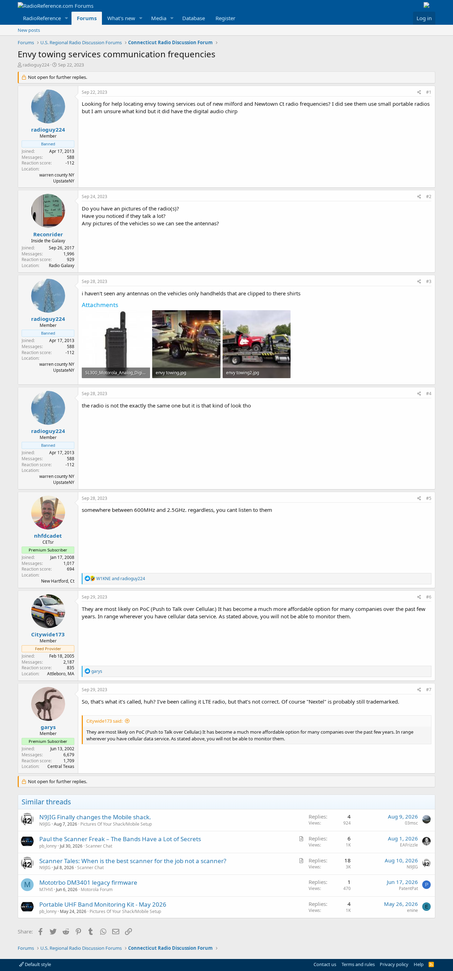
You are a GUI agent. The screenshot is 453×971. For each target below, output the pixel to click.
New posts (29, 30)
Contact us (325, 964)
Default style (37, 964)
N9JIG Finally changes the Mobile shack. (95, 817)
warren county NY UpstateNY (56, 178)
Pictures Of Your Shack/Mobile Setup (116, 824)
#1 (428, 92)
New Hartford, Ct (57, 581)
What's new (121, 18)
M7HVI (46, 889)
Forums (87, 18)
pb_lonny (48, 846)
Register (225, 18)
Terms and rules (358, 964)
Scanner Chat (99, 846)
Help (419, 964)
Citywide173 (48, 634)
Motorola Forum (97, 889)
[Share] (419, 92)
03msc (411, 823)
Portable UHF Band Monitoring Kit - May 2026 (102, 904)
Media (158, 18)
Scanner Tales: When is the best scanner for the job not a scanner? (132, 861)
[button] (66, 18)
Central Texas (60, 766)
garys (48, 726)
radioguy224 (36, 65)
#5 (428, 498)
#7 (428, 690)
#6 (428, 597)
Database (193, 18)
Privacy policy (394, 964)
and (120, 579)
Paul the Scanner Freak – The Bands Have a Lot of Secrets (120, 839)
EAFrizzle (409, 845)
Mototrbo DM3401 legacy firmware (88, 882)
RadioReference (42, 18)
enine (412, 910)
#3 (428, 281)
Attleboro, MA (60, 674)
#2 (428, 196)
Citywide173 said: (104, 721)
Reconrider (48, 234)
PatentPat (408, 888)
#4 (428, 394)
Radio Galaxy (61, 265)
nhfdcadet (48, 535)
